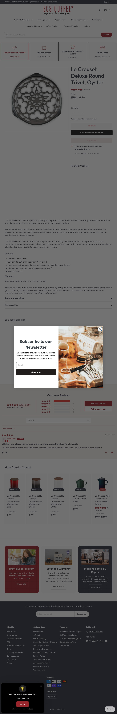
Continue (36, 372)
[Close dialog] (100, 329)
